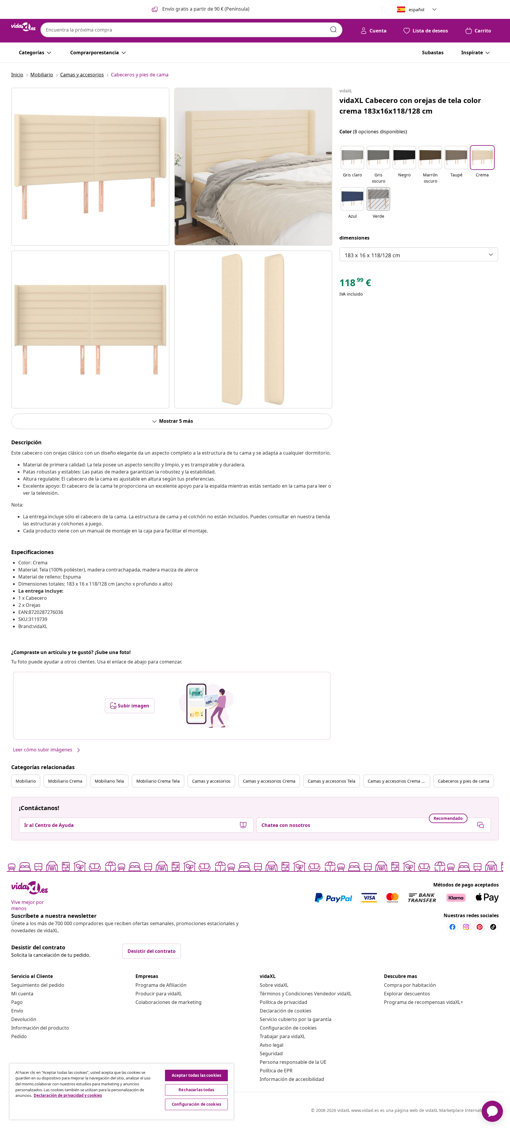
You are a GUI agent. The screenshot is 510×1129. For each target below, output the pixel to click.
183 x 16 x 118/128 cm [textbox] (372, 255)
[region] (121, 1092)
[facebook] (452, 927)
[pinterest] (480, 927)
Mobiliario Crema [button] (65, 781)
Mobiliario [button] (26, 781)
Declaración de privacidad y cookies (68, 1095)
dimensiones (354, 238)
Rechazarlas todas (196, 1089)
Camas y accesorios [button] (211, 781)
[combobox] (191, 29)
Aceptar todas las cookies (196, 1075)
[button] (200, 9)
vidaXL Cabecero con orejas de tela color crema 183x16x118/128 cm (410, 105)
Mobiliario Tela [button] (109, 781)
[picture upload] (206, 705)
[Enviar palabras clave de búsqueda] (333, 29)
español (416, 9)
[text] (355, 284)
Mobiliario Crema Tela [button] (158, 781)
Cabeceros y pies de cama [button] (463, 781)
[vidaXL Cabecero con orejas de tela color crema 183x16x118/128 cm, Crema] (90, 166)
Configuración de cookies (288, 1028)
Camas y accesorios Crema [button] (269, 781)
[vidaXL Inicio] (23, 26)
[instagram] (466, 927)
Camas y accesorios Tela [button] (331, 781)
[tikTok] (493, 927)
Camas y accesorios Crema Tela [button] (398, 781)
